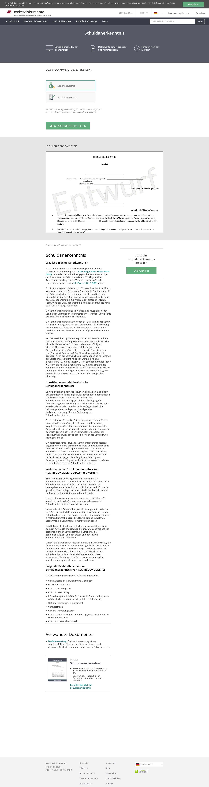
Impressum (111, 763)
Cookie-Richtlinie (149, 3)
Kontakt (109, 783)
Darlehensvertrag (57, 641)
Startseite (84, 763)
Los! (200, 21)
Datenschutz (111, 773)
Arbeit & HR (12, 21)
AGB (108, 768)
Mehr (105, 21)
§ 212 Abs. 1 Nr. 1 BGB (84, 283)
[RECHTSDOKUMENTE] (25, 12)
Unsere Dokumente (89, 778)
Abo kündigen (86, 783)
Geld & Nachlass (62, 21)
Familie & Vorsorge (86, 21)
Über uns (84, 768)
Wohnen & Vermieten (36, 21)
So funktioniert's (87, 773)
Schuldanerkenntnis (67, 97)
